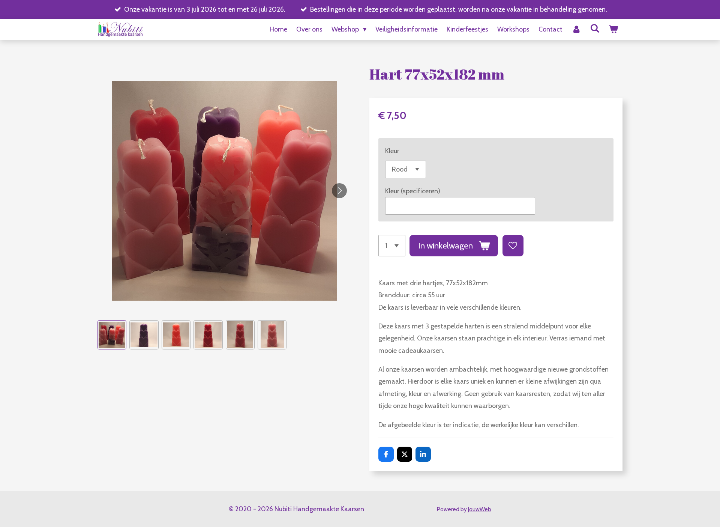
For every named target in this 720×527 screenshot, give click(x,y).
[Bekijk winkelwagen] (613, 29)
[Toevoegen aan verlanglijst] (513, 245)
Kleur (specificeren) (412, 191)
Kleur (392, 151)
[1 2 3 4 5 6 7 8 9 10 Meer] (391, 245)
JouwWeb (479, 509)
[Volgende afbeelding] (339, 190)
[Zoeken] (595, 28)
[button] (112, 334)
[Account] (576, 29)
